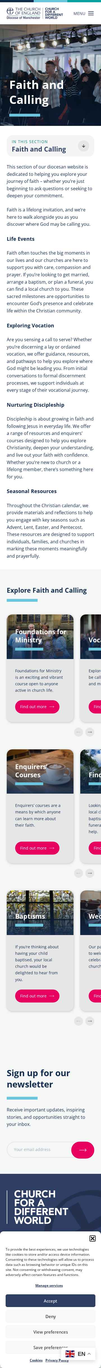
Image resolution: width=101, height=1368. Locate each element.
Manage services (49, 1285)
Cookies (36, 1360)
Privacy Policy (57, 1360)
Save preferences (50, 1347)
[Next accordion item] (89, 732)
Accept (50, 1301)
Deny (50, 1316)
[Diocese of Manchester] (35, 13)
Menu (79, 13)
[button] (92, 1238)
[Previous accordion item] (78, 732)
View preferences (50, 1332)
